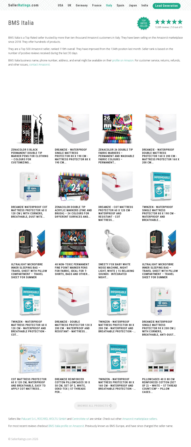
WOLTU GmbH (57, 418)
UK (69, 5)
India (144, 5)
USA (60, 5)
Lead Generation (166, 5)
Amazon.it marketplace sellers (139, 418)
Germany (82, 5)
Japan (133, 5)
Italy (109, 5)
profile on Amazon (123, 60)
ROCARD (42, 418)
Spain (120, 5)
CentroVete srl (80, 418)
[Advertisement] (95, 90)
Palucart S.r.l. (28, 418)
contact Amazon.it (39, 64)
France (97, 5)
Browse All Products (93, 405)
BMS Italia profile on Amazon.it (66, 426)
